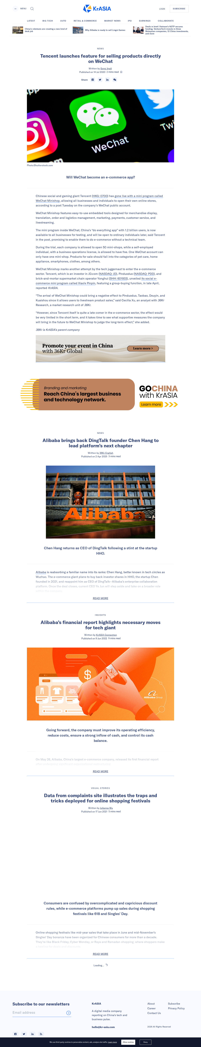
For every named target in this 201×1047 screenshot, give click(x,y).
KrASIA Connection (106, 634)
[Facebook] (92, 79)
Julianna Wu (106, 808)
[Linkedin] (107, 79)
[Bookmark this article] (121, 72)
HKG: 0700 (100, 196)
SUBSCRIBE (179, 9)
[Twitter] (100, 79)
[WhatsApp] (114, 79)
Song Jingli (106, 68)
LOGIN (162, 9)
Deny (145, 1042)
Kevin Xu (106, 990)
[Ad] (100, 394)
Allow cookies (128, 1042)
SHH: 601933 (118, 278)
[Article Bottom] (100, 348)
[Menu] (15, 9)
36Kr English (106, 452)
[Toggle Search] (32, 9)
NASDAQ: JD (107, 274)
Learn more (112, 1042)
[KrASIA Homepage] (97, 9)
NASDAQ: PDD (144, 274)
